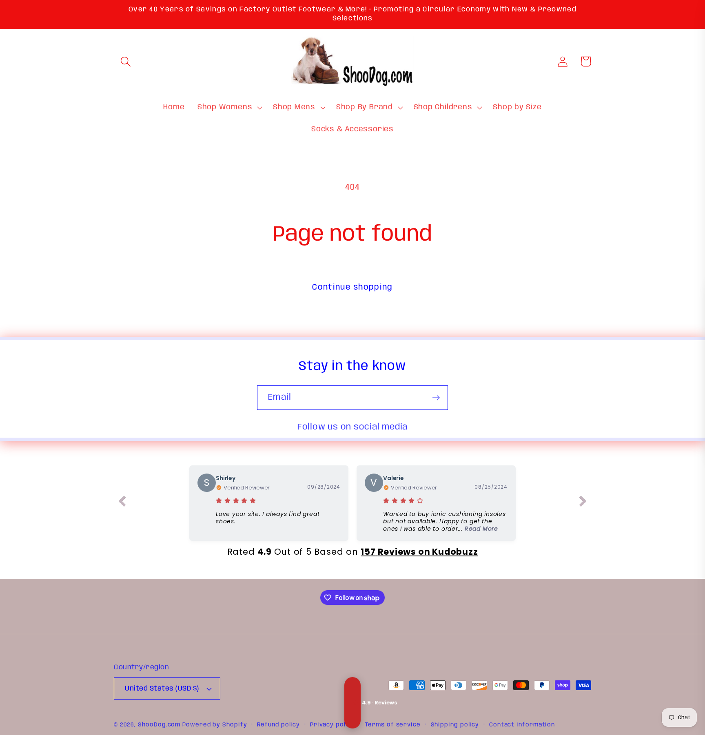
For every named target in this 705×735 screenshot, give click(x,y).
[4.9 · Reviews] (352, 702)
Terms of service (393, 725)
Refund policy (278, 725)
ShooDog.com (159, 725)
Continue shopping (352, 287)
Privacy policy (332, 725)
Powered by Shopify (214, 725)
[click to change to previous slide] (122, 503)
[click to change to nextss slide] (583, 503)
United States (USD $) (162, 688)
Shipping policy (455, 725)
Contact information (522, 725)
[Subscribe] (436, 397)
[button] (125, 61)
